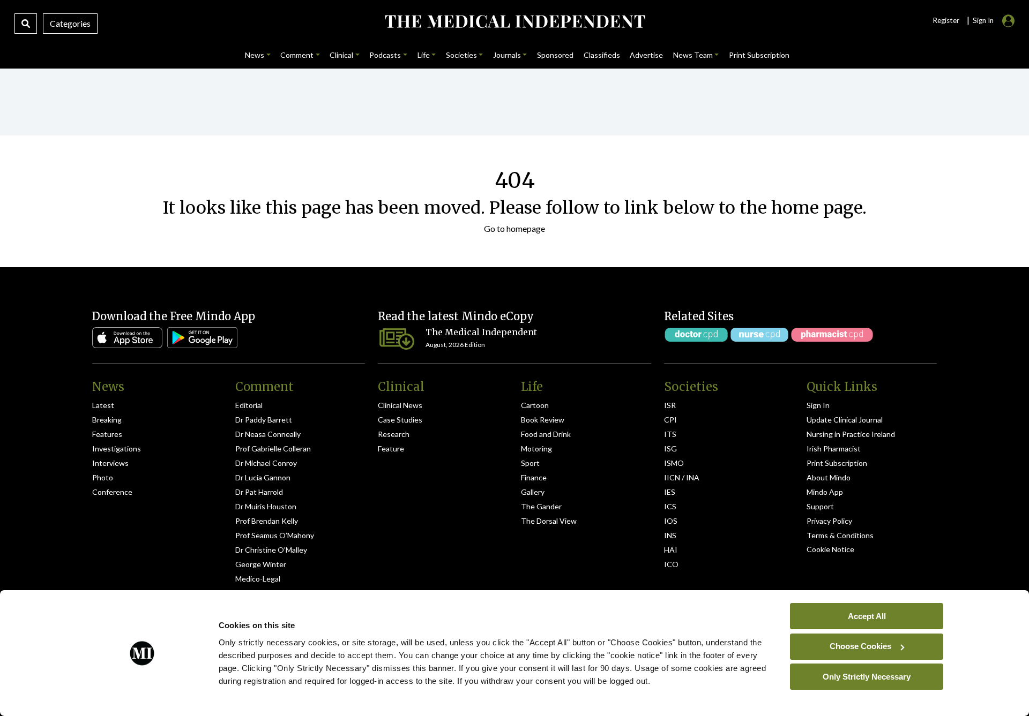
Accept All (867, 615)
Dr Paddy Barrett (263, 419)
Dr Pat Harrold (259, 491)
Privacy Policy (829, 520)
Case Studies (400, 419)
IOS (670, 520)
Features (107, 434)
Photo (102, 477)
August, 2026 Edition (455, 345)
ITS (670, 434)
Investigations (116, 448)
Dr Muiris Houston (265, 506)
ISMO (674, 463)
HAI (670, 549)
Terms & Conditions (840, 535)
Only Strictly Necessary (867, 676)
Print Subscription (837, 463)
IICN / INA (681, 477)
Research (393, 434)
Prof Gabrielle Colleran (273, 448)
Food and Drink (546, 434)
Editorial (249, 405)
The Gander (541, 506)
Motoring (536, 448)
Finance (534, 477)
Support (820, 506)
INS (670, 535)
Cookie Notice (830, 549)
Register (946, 20)
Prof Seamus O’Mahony (274, 535)
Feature (391, 448)
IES (669, 491)
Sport (530, 463)
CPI (670, 419)
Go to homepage (514, 228)
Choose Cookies (860, 646)
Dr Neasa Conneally (268, 434)
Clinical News (400, 405)
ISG (670, 448)
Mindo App (825, 491)
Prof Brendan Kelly (266, 520)
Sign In (818, 405)
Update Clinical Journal (845, 419)
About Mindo (829, 477)
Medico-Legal (257, 578)
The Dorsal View (549, 520)
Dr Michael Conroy (266, 463)
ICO (671, 564)
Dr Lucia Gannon (262, 477)
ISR (670, 405)
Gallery (533, 491)
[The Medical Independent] (514, 21)
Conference (112, 491)
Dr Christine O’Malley (271, 549)
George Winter (260, 564)
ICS (670, 506)
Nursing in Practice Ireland (851, 434)
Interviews (110, 463)
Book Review (542, 419)
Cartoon (535, 405)
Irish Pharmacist (834, 448)
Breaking (107, 419)
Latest (103, 405)
